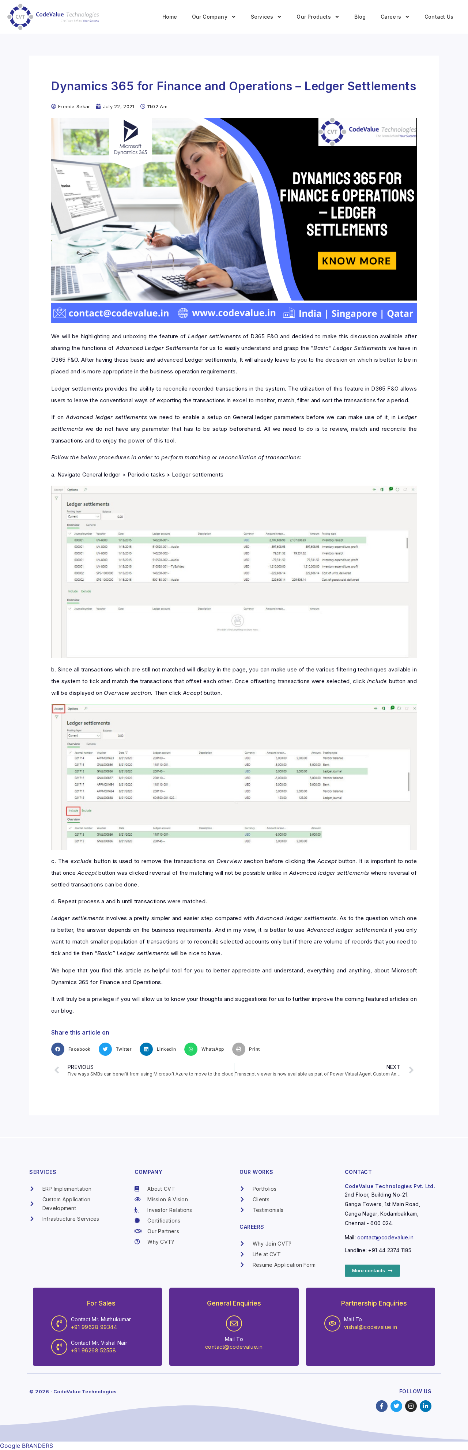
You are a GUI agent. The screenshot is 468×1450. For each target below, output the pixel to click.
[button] (73, 1049)
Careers (391, 17)
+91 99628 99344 (94, 1327)
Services (262, 17)
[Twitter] (396, 1406)
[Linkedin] (425, 1406)
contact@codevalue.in (385, 1237)
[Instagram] (411, 1406)
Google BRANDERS (26, 1445)
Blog (360, 17)
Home (169, 17)
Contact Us (438, 17)
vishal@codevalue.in (370, 1327)
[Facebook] (382, 1406)
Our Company (209, 17)
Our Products (314, 17)
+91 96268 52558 (93, 1350)
